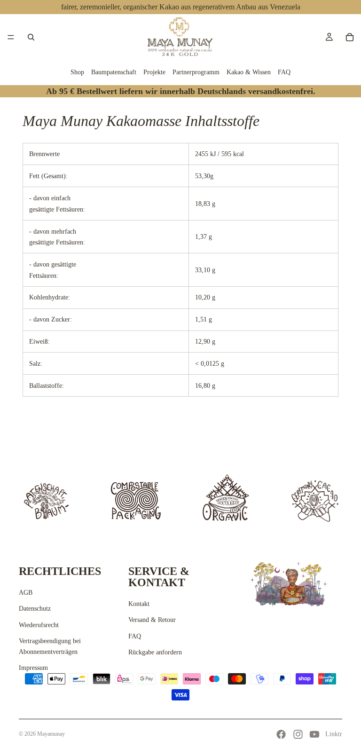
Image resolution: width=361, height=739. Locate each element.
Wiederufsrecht (39, 625)
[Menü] (11, 37)
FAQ (284, 72)
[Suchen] (31, 37)
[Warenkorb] (349, 37)
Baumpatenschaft (113, 72)
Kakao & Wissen (249, 72)
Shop (77, 72)
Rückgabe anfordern (155, 652)
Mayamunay (51, 734)
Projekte (154, 72)
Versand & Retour (152, 619)
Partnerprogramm (196, 72)
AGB (25, 592)
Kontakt (138, 603)
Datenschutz (35, 608)
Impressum (33, 667)
